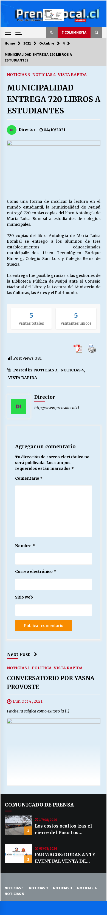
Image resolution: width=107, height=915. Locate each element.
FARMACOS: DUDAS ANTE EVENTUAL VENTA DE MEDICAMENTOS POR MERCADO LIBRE (65, 858)
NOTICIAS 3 (18, 74)
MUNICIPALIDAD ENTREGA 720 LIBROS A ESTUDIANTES (53, 99)
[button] (52, 32)
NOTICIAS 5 (14, 893)
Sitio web (24, 597)
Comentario (29, 478)
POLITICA (42, 667)
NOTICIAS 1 (18, 667)
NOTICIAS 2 (38, 887)
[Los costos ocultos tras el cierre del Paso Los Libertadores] (18, 825)
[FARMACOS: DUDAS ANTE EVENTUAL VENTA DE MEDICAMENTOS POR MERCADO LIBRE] (18, 853)
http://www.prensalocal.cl (56, 407)
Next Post (18, 654)
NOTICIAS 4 (44, 74)
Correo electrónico (35, 571)
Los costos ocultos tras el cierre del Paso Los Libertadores (63, 829)
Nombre (25, 545)
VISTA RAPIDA (72, 74)
